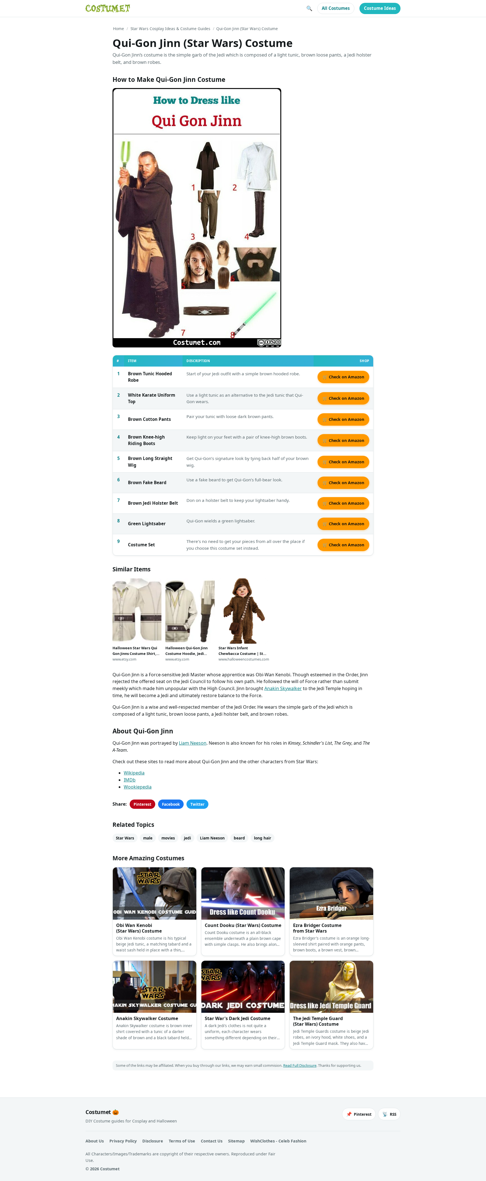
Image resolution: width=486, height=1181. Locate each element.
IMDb (130, 780)
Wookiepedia (138, 787)
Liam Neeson (192, 743)
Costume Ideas (380, 8)
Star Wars (125, 838)
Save (125, 97)
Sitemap (236, 1141)
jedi (187, 838)
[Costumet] (108, 8)
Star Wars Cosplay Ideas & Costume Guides (170, 28)
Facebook (171, 804)
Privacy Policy (123, 1141)
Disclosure (152, 1141)
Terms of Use (182, 1141)
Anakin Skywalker (283, 688)
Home (118, 28)
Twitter (197, 804)
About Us (95, 1141)
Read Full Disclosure (299, 1065)
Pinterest (142, 804)
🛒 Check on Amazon (343, 377)
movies (168, 838)
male (147, 838)
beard (239, 838)
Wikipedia (134, 773)
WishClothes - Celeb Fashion (278, 1141)
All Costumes (336, 8)
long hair (262, 838)
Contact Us (211, 1141)
